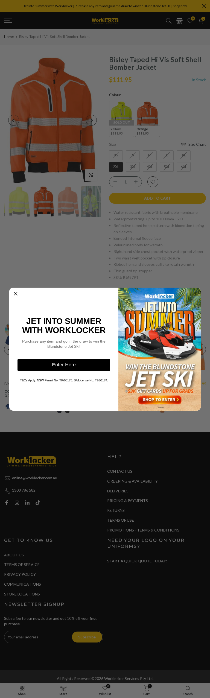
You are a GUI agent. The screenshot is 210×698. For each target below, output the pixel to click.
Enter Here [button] (64, 364)
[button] (15, 294)
